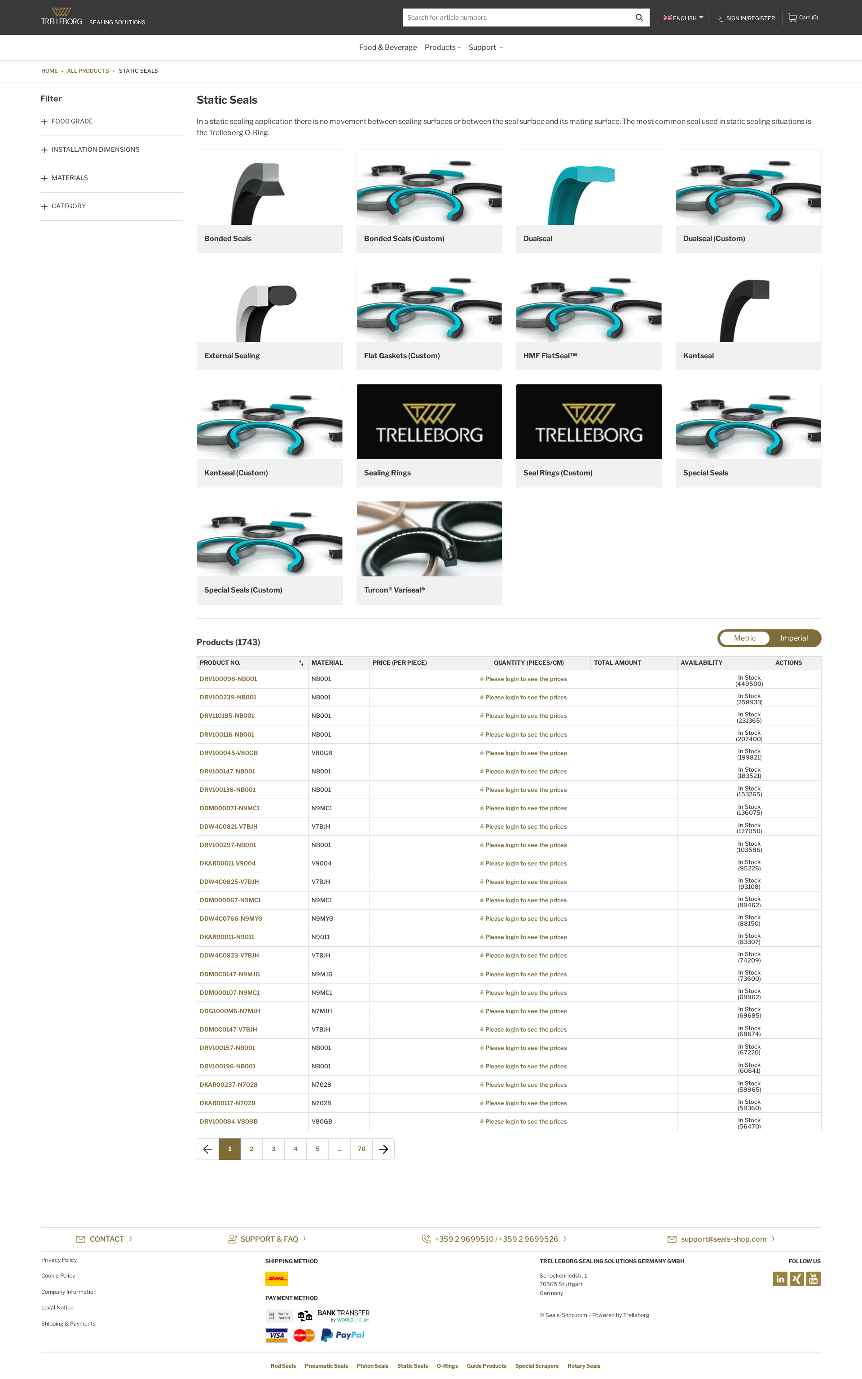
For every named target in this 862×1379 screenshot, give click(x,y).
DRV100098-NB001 (228, 678)
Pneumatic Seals (326, 1365)
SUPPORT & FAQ (269, 1239)
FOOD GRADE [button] (72, 121)
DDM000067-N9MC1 (230, 900)
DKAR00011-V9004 (228, 863)
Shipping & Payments (68, 1323)
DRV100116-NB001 (227, 734)
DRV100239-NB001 (228, 697)
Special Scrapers (537, 1365)
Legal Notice (57, 1307)
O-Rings (447, 1365)
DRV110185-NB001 (227, 715)
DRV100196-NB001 (227, 1066)
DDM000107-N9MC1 (229, 992)
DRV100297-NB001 (228, 844)
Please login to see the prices (526, 678)
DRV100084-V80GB (229, 1121)
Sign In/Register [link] (750, 18)
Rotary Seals (583, 1365)
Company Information (69, 1291)
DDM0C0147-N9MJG (230, 974)
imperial (794, 638)
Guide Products (486, 1365)
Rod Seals (283, 1365)
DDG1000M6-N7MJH (230, 1010)
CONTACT (107, 1239)
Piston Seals (372, 1365)
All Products (88, 70)
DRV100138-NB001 (227, 789)
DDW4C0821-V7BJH (229, 826)
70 (361, 1148)
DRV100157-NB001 (227, 1047)
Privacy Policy (59, 1259)
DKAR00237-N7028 (229, 1084)
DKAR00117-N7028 (227, 1103)
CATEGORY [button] (69, 206)
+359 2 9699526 (529, 1239)
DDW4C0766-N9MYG (231, 918)
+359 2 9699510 (464, 1239)
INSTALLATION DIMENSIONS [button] (96, 149)
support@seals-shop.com (724, 1239)
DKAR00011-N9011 (227, 936)
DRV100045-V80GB (229, 752)
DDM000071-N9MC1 (229, 808)
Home (49, 70)
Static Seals (412, 1365)
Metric (745, 638)
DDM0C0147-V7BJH (228, 1029)
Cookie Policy (58, 1275)
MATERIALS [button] (70, 177)
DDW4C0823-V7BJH (229, 955)
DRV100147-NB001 (227, 771)
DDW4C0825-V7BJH (229, 881)
